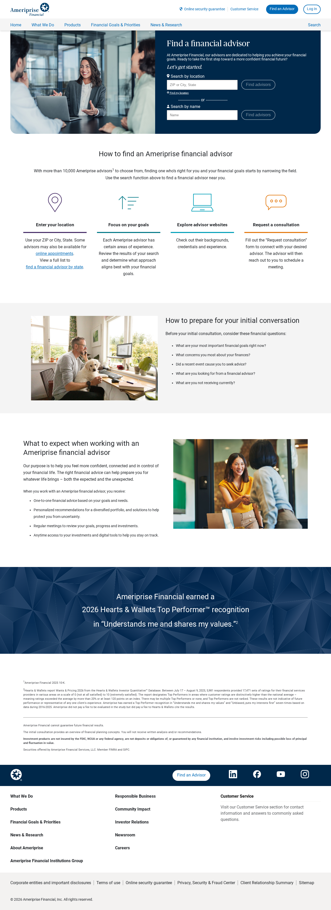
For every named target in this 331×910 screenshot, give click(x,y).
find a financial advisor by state (54, 267)
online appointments (54, 253)
